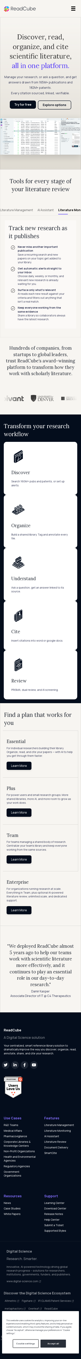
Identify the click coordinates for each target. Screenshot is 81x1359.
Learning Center (54, 1203)
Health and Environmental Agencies (20, 1158)
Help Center (52, 1219)
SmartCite (50, 1153)
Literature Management (59, 1125)
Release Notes (53, 1214)
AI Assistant (51, 1136)
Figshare (27, 1301)
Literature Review (55, 1141)
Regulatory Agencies (17, 1166)
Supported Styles (55, 1230)
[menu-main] (73, 8)
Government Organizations (12, 1173)
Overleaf (33, 1308)
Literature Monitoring (57, 1130)
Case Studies (12, 1208)
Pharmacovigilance (15, 1136)
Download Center (55, 1208)
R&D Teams (11, 1125)
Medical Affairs (13, 1130)
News (7, 1203)
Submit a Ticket (54, 1225)
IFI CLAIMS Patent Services (54, 1301)
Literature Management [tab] (16, 210)
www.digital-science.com (23, 1281)
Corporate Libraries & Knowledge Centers (17, 1143)
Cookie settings (25, 1343)
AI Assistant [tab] (45, 210)
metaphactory (14, 1308)
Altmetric (11, 1301)
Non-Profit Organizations (19, 1151)
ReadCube (51, 1308)
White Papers (12, 1214)
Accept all (53, 1343)
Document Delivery (56, 1147)
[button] (5, 1065)
